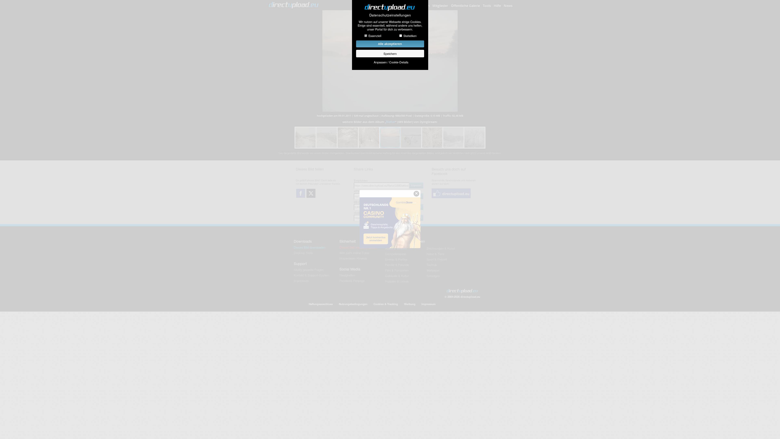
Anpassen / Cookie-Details (391, 62)
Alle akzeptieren (390, 44)
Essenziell (374, 36)
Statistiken (410, 36)
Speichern (390, 53)
